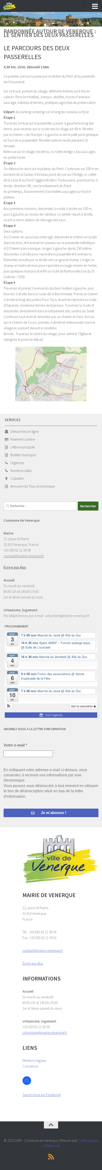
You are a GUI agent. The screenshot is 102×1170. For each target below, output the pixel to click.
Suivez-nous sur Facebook (42, 1094)
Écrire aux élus (15, 567)
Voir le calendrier (82, 706)
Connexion (30, 1066)
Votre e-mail (15, 745)
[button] (8, 706)
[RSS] (51, 1156)
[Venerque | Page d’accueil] (11, 6)
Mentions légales (34, 1060)
